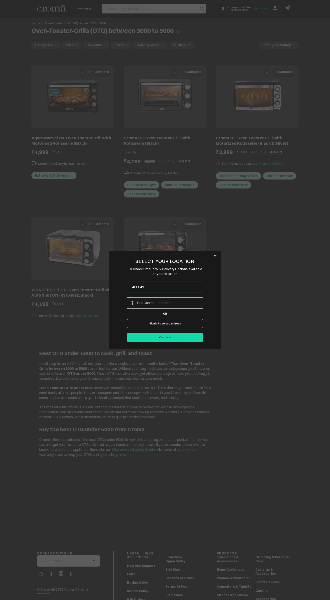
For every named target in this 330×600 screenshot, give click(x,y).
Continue (165, 337)
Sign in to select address (165, 323)
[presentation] (165, 287)
